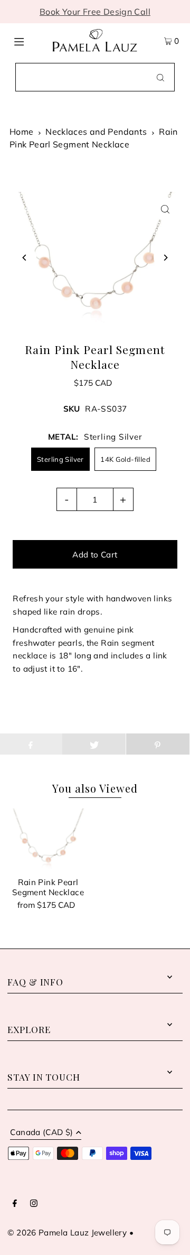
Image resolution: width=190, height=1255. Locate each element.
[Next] (165, 257)
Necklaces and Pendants (96, 131)
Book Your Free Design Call (95, 11)
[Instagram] (33, 1203)
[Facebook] (15, 1203)
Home (22, 131)
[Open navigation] (27, 40)
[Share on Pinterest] (157, 744)
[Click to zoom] (165, 209)
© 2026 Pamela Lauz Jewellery (67, 1233)
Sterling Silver (60, 459)
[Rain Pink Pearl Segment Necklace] (47, 838)
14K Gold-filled (125, 459)
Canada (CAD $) (41, 1132)
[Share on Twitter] (94, 744)
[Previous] (24, 257)
